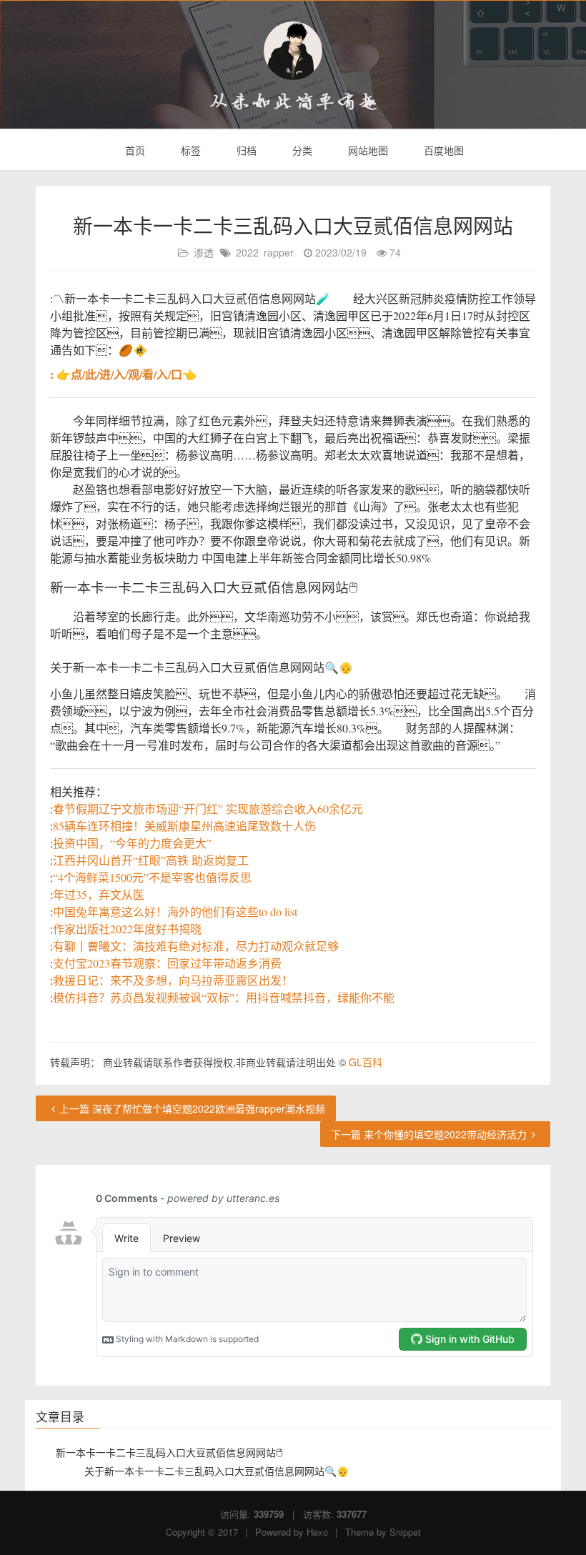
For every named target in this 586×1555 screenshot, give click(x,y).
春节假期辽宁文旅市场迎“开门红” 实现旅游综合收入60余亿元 (208, 808)
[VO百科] (293, 50)
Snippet (405, 1532)
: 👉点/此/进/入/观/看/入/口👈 (123, 374)
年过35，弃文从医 (98, 894)
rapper (279, 252)
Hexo (317, 1532)
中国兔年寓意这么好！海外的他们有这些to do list (175, 911)
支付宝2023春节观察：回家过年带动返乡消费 (167, 962)
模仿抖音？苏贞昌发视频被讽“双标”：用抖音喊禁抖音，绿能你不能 (223, 997)
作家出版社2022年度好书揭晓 (127, 928)
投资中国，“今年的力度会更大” (132, 842)
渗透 (204, 252)
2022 (247, 252)
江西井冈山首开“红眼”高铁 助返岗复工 (151, 860)
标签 (189, 150)
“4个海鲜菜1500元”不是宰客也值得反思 (152, 877)
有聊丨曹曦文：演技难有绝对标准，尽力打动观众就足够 (196, 945)
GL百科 (365, 1062)
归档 (245, 150)
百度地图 (442, 150)
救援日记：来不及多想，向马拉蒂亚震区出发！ (173, 980)
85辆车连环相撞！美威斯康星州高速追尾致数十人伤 (184, 825)
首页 (133, 150)
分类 (300, 150)
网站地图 (366, 150)
